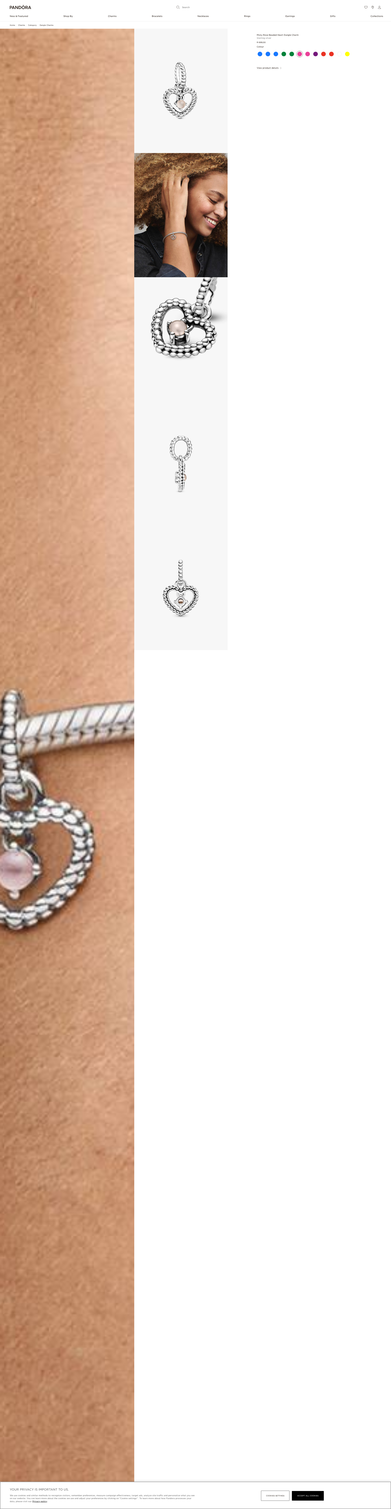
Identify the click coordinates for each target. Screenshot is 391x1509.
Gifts (332, 16)
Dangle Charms (46, 25)
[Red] (323, 54)
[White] (339, 54)
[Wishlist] (366, 7)
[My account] (379, 7)
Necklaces (203, 16)
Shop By (68, 16)
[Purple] (315, 54)
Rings (247, 16)
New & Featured (19, 16)
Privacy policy (39, 1501)
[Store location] (372, 7)
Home (12, 25)
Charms (112, 16)
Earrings (290, 16)
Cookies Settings (275, 1496)
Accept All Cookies (307, 1496)
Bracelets (157, 16)
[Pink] (299, 54)
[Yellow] (347, 54)
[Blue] (260, 54)
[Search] (178, 7)
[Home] (20, 7)
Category (32, 25)
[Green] (284, 54)
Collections (377, 16)
